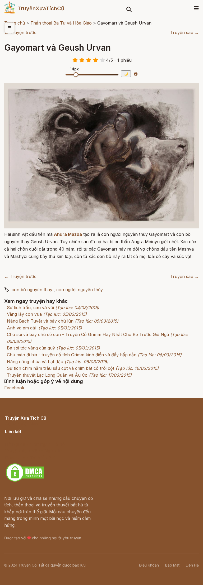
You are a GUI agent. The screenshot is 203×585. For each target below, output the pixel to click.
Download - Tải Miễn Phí (30, 457)
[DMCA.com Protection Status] (25, 480)
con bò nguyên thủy (32, 289)
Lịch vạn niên (18, 437)
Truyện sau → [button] (184, 32)
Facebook (14, 387)
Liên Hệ (192, 565)
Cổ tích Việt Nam (22, 423)
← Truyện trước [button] (20, 32)
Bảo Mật (172, 565)
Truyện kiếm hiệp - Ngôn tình (34, 450)
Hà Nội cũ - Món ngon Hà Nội (35, 444)
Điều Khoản (149, 565)
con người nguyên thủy (79, 289)
